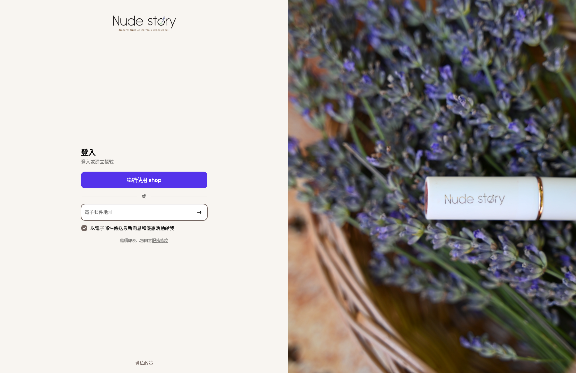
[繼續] (199, 212)
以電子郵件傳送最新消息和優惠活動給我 (132, 228)
